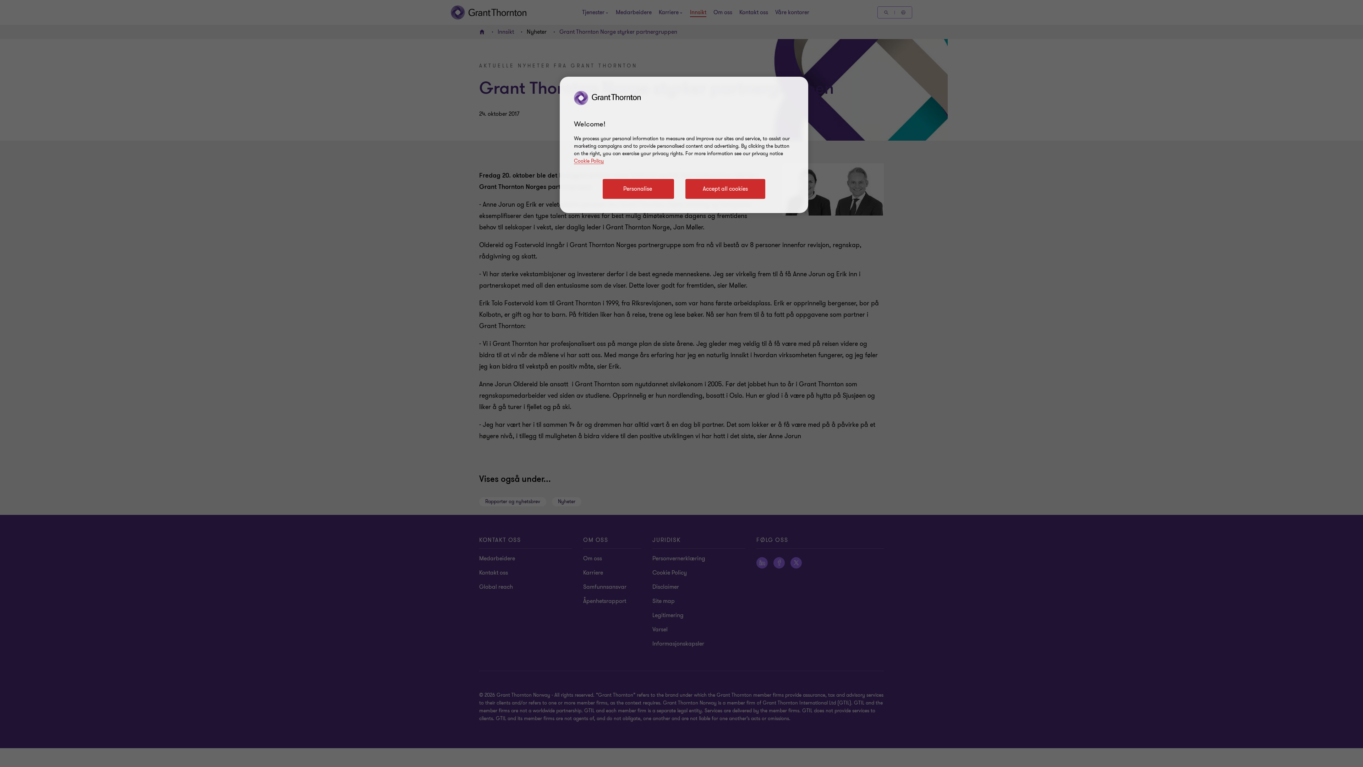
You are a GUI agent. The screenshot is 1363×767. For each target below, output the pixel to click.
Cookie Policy (589, 161)
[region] (684, 145)
